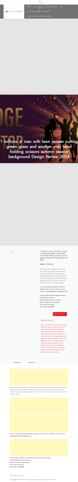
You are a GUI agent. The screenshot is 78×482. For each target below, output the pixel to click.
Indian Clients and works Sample (39, 16)
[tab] (17, 362)
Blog (61, 7)
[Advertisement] (39, 377)
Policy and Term (33, 11)
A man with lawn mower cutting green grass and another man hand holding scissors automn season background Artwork (54, 338)
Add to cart (61, 314)
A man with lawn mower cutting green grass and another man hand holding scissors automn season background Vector (53, 350)
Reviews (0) (31, 363)
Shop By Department (16, 11)
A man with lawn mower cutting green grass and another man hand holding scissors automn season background (54, 327)
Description (17, 363)
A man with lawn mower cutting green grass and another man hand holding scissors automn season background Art (53, 331)
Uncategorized (50, 320)
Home (29, 7)
